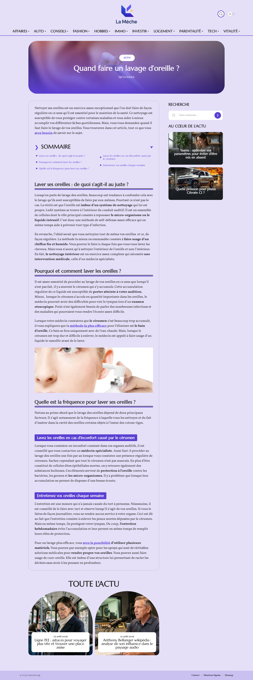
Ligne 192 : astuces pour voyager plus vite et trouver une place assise (61, 644)
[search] (221, 13)
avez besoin (44, 133)
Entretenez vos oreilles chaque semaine (124, 165)
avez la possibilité (96, 543)
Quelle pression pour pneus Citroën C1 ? (196, 191)
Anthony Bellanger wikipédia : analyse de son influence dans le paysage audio (127, 644)
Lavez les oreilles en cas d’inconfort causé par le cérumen (127, 157)
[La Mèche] (126, 14)
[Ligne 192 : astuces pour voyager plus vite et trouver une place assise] (60, 623)
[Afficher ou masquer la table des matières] (112, 147)
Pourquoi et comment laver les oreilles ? (60, 162)
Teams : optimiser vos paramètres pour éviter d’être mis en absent (195, 154)
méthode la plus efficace (88, 326)
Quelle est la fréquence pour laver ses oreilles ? (64, 168)
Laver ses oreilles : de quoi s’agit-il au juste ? (62, 155)
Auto (127, 57)
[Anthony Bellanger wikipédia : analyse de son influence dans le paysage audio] (127, 623)
